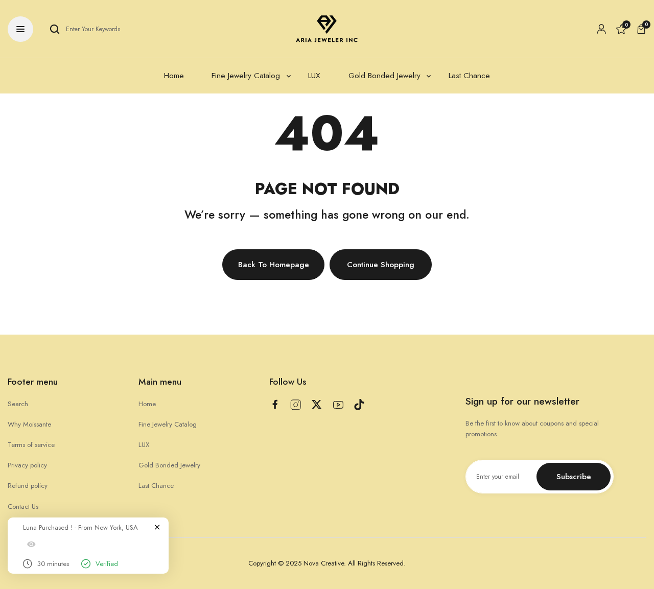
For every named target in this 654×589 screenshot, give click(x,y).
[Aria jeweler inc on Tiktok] (359, 404)
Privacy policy (27, 465)
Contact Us (23, 506)
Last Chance (156, 485)
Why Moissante (29, 424)
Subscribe (573, 476)
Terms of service (31, 445)
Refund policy (28, 485)
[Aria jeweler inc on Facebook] (275, 404)
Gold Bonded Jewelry (169, 465)
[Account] (601, 29)
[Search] (54, 29)
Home (147, 404)
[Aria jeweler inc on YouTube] (338, 405)
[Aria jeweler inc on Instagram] (295, 405)
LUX (143, 445)
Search (18, 404)
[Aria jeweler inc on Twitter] (316, 404)
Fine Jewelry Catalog (167, 424)
